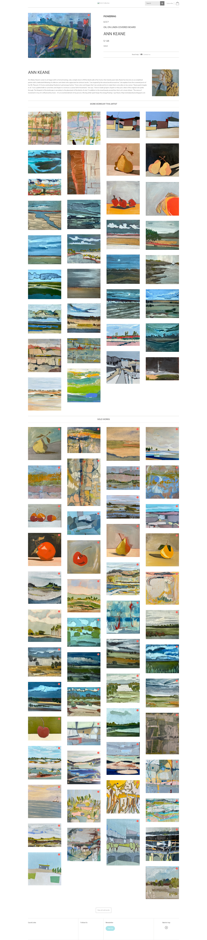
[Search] (162, 3)
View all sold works (103, 910)
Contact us (146, 54)
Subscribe (170, 3)
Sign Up (110, 928)
